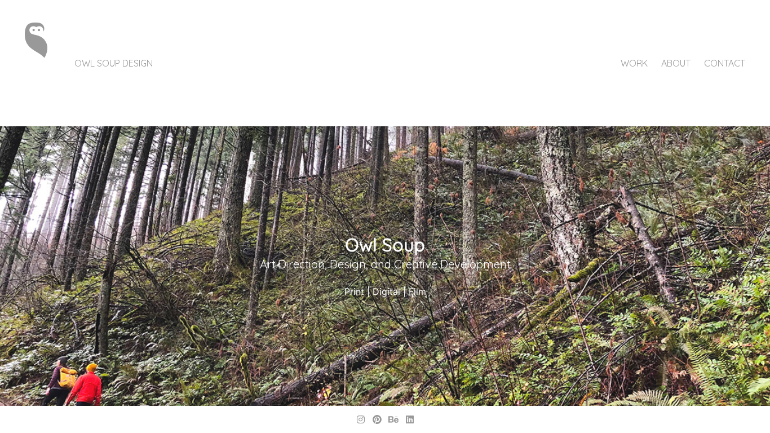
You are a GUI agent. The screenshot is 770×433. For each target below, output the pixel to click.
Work (634, 63)
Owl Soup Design (113, 63)
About (676, 63)
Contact (724, 63)
